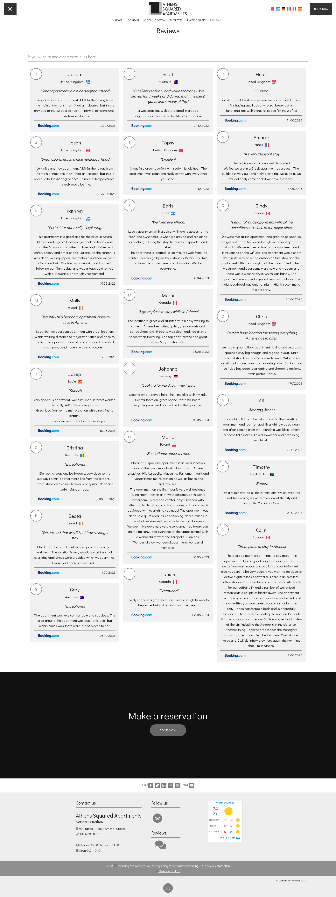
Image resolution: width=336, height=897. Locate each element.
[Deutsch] (283, 8)
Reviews (215, 20)
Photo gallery (196, 20)
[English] (272, 8)
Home (118, 20)
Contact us (86, 803)
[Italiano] (294, 8)
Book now (321, 9)
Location (133, 20)
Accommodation (154, 20)
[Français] (289, 8)
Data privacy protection (215, 866)
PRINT (185, 785)
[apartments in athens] (168, 8)
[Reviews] (160, 847)
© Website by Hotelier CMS (291, 880)
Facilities (176, 20)
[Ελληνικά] (278, 8)
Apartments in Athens (89, 821)
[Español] (300, 8)
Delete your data (169, 871)
